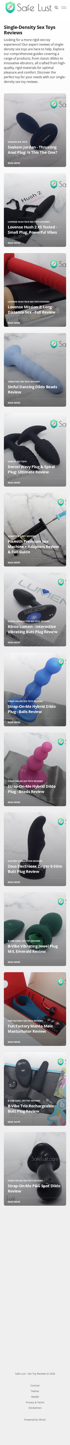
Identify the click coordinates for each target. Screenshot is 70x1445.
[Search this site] (56, 7)
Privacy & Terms (35, 1402)
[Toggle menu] (64, 7)
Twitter (35, 1391)
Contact (35, 1385)
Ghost (42, 1419)
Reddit (35, 1396)
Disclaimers (35, 1408)
